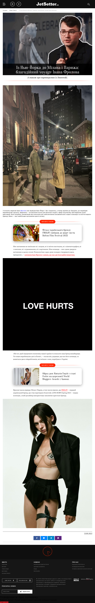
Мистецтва (37, 571)
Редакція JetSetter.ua (78, 564)
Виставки (4, 571)
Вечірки (4, 566)
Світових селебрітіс (39, 566)
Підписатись (26, 591)
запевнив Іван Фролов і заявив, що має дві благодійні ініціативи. (49, 255)
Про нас (75, 562)
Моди (35, 568)
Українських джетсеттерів (41, 564)
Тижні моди (5, 568)
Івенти (4, 562)
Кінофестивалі (6, 573)
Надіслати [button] (4, 602)
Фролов (23, 211)
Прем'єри (4, 564)
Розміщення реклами (78, 566)
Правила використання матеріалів (82, 568)
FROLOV (64, 390)
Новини (37, 562)
